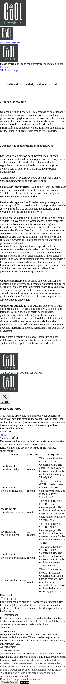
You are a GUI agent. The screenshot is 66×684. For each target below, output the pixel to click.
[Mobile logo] (9, 390)
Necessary (10, 435)
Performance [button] (7, 611)
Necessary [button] (5, 431)
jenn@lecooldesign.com (10, 42)
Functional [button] (6, 595)
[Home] (9, 60)
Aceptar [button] (24, 682)
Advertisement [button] (8, 646)
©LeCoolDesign (9, 70)
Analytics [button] (5, 627)
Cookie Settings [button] (9, 682)
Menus (4, 67)
